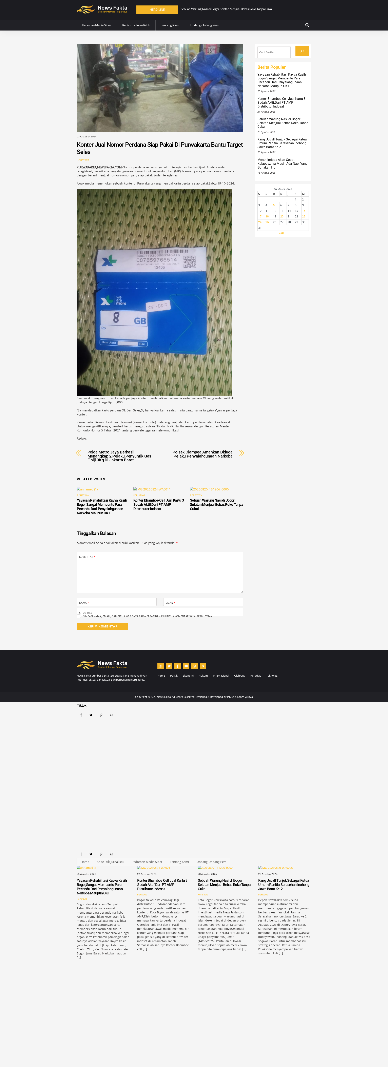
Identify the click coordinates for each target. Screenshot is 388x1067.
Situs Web (86, 613)
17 (259, 216)
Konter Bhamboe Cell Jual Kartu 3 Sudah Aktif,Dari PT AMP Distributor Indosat (158, 504)
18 (267, 216)
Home (161, 675)
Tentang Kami (170, 25)
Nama (84, 602)
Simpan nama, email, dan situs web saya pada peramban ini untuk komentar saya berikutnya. (148, 616)
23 (303, 216)
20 (282, 216)
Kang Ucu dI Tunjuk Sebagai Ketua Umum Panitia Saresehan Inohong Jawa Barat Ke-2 (235, 9)
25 (267, 222)
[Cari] (302, 51)
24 (259, 222)
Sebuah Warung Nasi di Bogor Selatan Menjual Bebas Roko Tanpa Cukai (216, 504)
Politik (174, 675)
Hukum (203, 675)
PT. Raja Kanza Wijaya (240, 697)
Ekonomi (188, 675)
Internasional (221, 675)
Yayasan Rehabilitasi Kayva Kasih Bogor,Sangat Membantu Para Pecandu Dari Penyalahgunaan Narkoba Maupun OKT (102, 506)
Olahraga (239, 675)
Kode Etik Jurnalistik (136, 25)
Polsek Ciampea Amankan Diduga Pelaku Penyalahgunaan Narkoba (203, 454)
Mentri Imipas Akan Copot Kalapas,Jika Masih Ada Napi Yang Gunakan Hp (282, 163)
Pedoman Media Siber (96, 25)
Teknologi (272, 675)
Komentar (87, 557)
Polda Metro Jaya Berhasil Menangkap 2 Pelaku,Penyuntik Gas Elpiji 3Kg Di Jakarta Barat (119, 456)
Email (170, 602)
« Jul (281, 232)
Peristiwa (83, 160)
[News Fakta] (102, 12)
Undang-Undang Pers (204, 25)
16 (303, 210)
